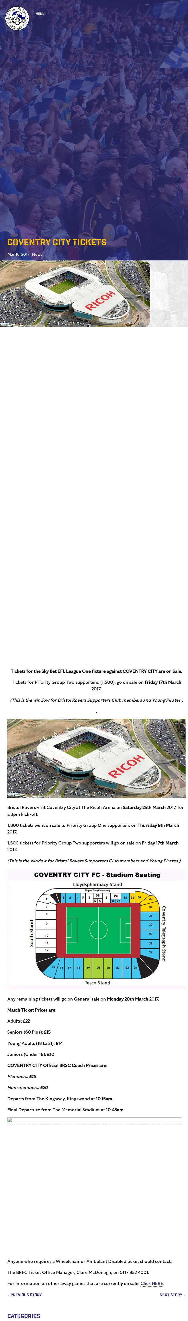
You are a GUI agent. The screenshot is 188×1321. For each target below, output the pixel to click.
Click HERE (152, 1283)
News (37, 254)
